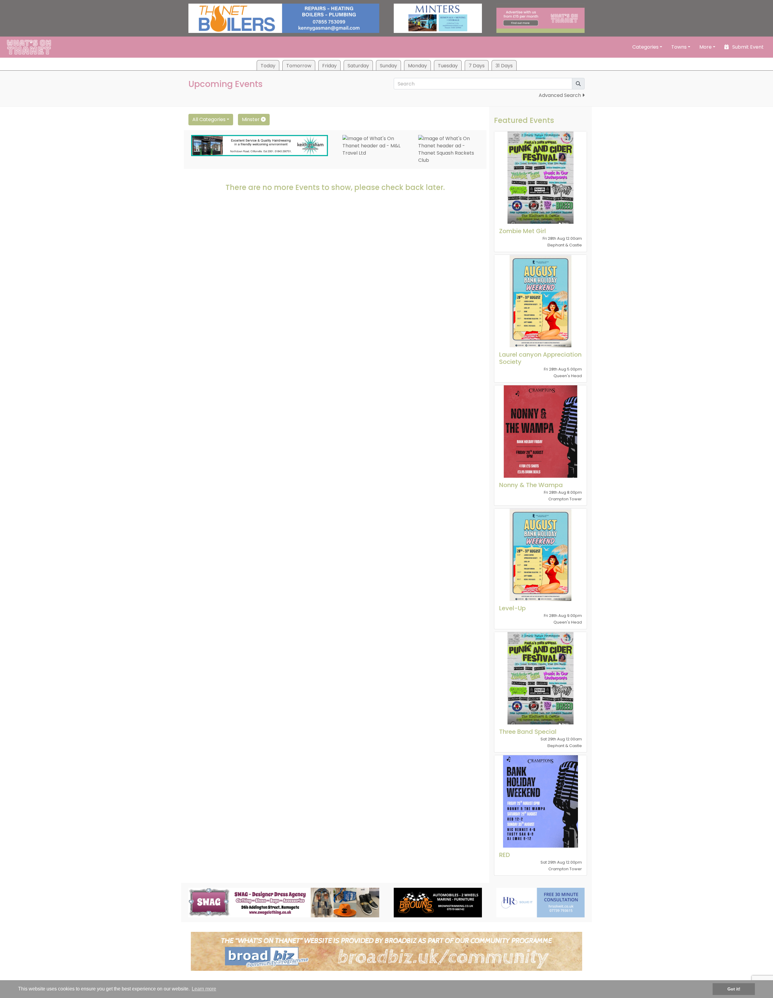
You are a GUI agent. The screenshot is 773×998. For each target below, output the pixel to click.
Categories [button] (645, 46)
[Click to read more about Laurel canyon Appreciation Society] (540, 301)
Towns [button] (679, 46)
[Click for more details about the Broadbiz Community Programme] (386, 951)
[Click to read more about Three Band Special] (540, 678)
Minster (251, 119)
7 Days (477, 65)
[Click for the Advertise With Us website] (540, 17)
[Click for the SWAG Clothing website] (283, 902)
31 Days (504, 65)
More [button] (705, 46)
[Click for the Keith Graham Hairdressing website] (259, 145)
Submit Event (747, 46)
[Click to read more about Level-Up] (540, 555)
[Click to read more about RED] (540, 801)
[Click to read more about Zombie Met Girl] (540, 177)
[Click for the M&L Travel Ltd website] (373, 145)
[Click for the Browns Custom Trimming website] (438, 902)
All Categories (209, 119)
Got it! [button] (733, 989)
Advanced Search (560, 95)
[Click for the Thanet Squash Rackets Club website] (449, 149)
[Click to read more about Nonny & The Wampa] (540, 431)
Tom (298, 65)
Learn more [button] (204, 988)
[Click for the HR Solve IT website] (540, 902)
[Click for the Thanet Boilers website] (283, 17)
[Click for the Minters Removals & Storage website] (438, 17)
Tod (268, 65)
